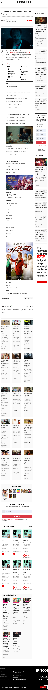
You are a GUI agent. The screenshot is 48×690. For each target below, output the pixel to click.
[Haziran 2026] (14, 491)
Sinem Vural (43, 107)
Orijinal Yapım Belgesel (11, 74)
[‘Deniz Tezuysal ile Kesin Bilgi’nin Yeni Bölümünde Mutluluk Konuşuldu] (17, 600)
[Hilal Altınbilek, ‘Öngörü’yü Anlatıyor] (16, 421)
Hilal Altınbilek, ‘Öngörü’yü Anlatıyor (16, 427)
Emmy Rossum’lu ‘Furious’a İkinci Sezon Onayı (16, 362)
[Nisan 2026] (26, 491)
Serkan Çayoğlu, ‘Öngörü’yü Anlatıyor (4, 427)
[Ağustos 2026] (5, 493)
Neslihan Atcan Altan (39, 224)
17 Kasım (10, 79)
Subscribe (42, 142)
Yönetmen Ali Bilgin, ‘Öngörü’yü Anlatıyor (17, 395)
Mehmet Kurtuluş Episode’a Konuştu (15, 641)
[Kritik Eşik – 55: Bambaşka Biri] (6, 564)
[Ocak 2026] (18, 496)
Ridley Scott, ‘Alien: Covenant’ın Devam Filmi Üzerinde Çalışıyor (28, 363)
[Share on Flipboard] (2, 58)
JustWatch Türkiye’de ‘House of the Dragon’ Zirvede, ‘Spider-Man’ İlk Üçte (41, 29)
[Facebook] (28, 306)
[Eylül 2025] (26, 496)
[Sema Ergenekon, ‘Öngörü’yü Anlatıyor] (28, 389)
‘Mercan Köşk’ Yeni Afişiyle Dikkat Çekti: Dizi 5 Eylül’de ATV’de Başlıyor (16, 330)
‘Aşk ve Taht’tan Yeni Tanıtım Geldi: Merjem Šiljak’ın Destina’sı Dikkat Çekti (28, 429)
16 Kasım (10, 66)
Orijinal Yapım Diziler (14, 68)
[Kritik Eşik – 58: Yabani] (6, 534)
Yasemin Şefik (3, 413)
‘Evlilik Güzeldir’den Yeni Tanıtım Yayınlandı (17, 458)
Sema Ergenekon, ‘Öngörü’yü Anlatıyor (28, 395)
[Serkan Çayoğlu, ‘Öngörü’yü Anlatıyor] (5, 421)
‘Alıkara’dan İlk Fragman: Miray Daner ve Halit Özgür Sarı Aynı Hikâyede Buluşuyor (40, 171)
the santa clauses (23, 293)
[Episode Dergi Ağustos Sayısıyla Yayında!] (5, 452)
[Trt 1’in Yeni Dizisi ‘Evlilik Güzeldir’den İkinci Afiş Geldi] (5, 356)
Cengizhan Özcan (42, 62)
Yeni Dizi (24, 79)
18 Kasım (23, 69)
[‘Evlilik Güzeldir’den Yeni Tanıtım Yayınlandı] (16, 452)
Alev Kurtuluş (43, 197)
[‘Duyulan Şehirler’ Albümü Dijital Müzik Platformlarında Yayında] (5, 322)
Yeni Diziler (12, 71)
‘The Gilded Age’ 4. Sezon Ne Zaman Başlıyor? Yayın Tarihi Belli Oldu (28, 460)
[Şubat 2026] (14, 496)
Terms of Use (24, 687)
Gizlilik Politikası (15, 519)
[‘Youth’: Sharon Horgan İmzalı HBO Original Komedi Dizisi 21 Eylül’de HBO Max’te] (28, 322)
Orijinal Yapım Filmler (24, 72)
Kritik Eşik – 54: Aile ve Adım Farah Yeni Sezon (17, 571)
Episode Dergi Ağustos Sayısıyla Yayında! (5, 458)
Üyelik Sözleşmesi (6, 519)
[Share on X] (2, 55)
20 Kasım (23, 77)
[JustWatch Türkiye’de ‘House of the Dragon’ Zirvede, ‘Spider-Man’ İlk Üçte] (41, 20)
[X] (40, 680)
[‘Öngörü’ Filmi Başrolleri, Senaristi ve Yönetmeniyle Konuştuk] (5, 389)
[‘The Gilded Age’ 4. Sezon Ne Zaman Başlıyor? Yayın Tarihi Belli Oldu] (28, 452)
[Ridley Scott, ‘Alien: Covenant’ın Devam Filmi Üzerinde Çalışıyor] (28, 356)
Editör (7, 17)
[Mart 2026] (10, 496)
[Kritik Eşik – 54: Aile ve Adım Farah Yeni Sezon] (17, 564)
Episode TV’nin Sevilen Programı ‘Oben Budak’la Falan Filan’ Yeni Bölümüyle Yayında (6, 611)
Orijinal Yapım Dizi (26, 66)
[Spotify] (47, 680)
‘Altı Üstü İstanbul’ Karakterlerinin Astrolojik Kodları (40, 193)
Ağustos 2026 (5, 499)
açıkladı (28, 52)
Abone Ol (18, 516)
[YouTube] (30, 306)
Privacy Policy (17, 687)
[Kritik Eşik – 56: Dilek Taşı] (27, 534)
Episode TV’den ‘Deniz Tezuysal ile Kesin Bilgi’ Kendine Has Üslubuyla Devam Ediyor (6, 643)
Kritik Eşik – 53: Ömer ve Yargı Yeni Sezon (27, 571)
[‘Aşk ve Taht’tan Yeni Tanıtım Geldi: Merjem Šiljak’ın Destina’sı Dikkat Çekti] (28, 421)
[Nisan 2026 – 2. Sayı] (22, 491)
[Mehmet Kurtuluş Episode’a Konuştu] (17, 634)
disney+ (18, 293)
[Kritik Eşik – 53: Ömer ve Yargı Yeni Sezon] (27, 564)
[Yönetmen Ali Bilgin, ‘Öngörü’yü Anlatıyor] (16, 389)
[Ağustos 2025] (30, 496)
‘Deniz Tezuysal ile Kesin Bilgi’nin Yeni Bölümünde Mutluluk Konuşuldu (16, 608)
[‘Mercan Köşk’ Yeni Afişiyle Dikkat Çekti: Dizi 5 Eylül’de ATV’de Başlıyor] (16, 322)
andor (11, 293)
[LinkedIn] (45, 680)
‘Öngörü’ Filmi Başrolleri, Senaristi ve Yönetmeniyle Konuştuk (4, 397)
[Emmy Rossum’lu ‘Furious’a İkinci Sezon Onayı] (16, 356)
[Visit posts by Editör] (2, 306)
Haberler (30, 20)
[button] (43, 687)
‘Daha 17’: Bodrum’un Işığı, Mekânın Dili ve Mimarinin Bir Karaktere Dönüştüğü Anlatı (41, 54)
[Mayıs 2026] (18, 491)
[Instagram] (32, 306)
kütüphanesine (13, 52)
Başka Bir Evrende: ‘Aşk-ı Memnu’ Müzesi (40, 88)
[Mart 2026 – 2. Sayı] (30, 491)
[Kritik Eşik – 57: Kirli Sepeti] (17, 534)
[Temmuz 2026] (10, 491)
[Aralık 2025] (22, 496)
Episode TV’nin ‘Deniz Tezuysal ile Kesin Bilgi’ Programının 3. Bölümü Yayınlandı (27, 608)
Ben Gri (14, 293)
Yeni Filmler (12, 76)
